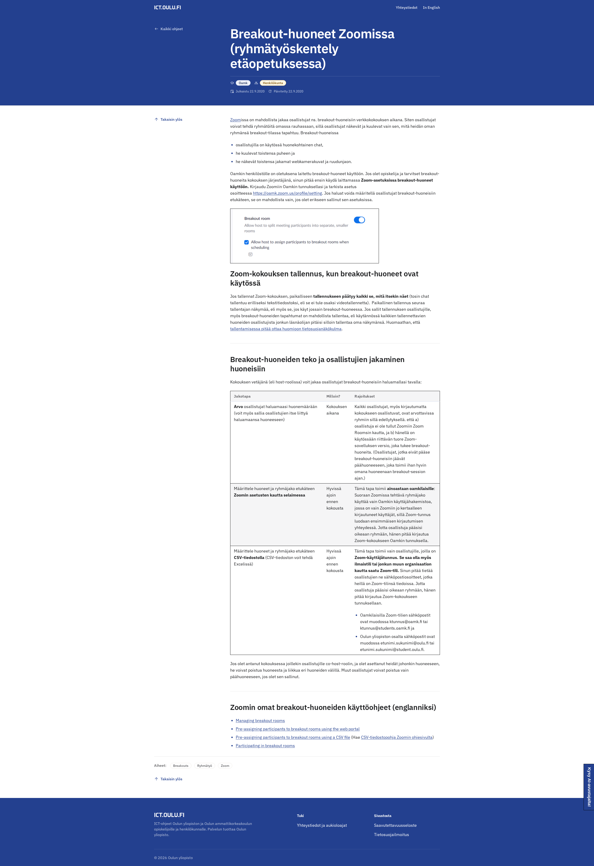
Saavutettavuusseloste (395, 825)
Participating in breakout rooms (265, 745)
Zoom (235, 119)
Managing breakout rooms (260, 720)
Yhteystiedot (406, 7)
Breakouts (180, 766)
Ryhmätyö (204, 766)
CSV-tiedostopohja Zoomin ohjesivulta (397, 737)
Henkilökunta (273, 83)
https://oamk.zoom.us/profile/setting (287, 193)
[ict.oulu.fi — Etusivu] (168, 7)
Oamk (243, 83)
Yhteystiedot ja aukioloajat (322, 825)
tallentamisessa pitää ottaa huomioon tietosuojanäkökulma (286, 328)
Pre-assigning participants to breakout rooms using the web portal (298, 729)
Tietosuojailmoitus (391, 834)
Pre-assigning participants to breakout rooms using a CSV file (293, 737)
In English (431, 7)
